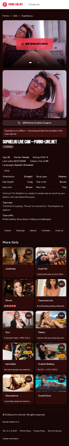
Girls (15, 15)
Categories (34, 4)
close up (59, 230)
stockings (20, 230)
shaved (7, 230)
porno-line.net (13, 4)
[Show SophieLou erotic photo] (30, 62)
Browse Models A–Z (11, 422)
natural (33, 230)
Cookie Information (11, 438)
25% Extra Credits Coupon (39, 123)
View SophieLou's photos (38, 44)
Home (6, 15)
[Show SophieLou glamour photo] (38, 62)
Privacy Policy (39, 431)
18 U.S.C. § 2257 (10, 431)
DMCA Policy (25, 431)
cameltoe (46, 230)
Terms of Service (55, 431)
